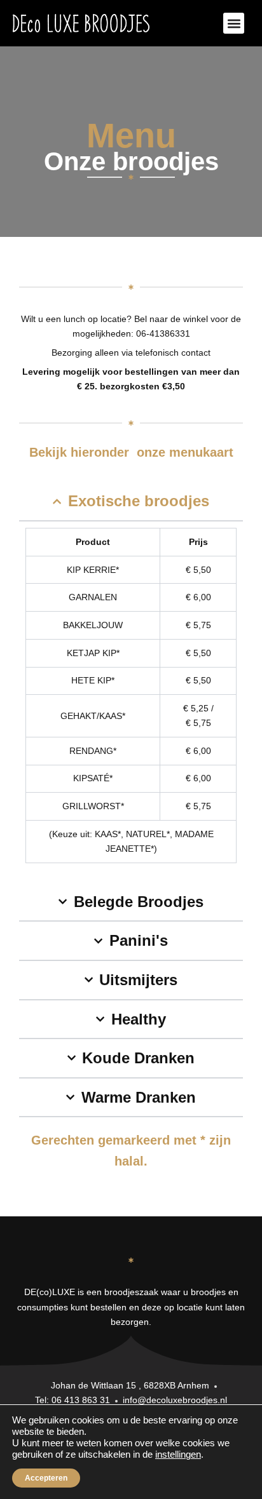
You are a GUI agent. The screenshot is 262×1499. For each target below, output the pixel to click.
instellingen (178, 1454)
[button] (233, 23)
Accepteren (46, 1478)
